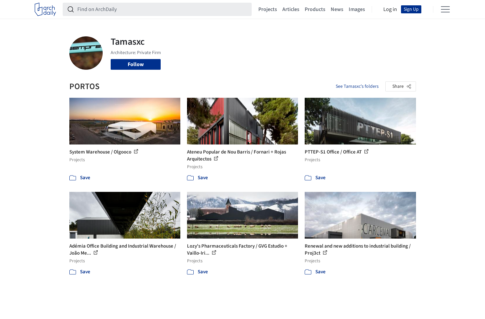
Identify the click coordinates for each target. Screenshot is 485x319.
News (337, 9)
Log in (390, 9)
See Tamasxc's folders (357, 86)
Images (357, 9)
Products (315, 9)
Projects (267, 9)
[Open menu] (445, 9)
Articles (290, 9)
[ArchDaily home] (45, 9)
